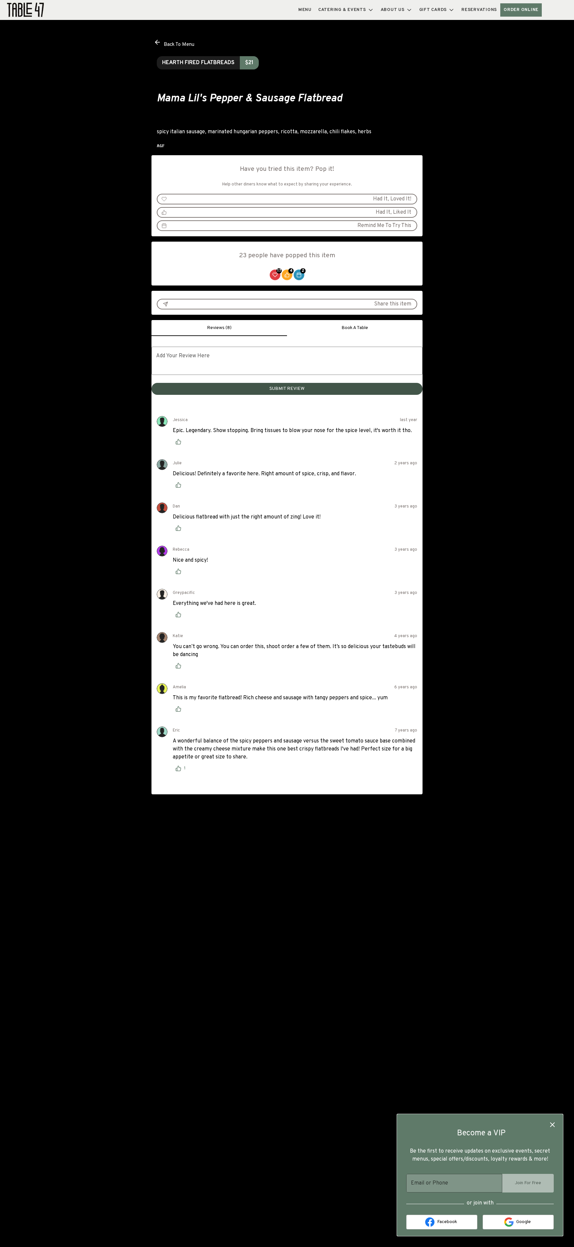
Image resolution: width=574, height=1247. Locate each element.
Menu (305, 10)
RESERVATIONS (479, 10)
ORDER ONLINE (521, 10)
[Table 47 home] (35, 10)
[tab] (219, 328)
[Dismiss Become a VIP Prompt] (552, 1125)
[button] (346, 10)
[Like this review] (180, 441)
